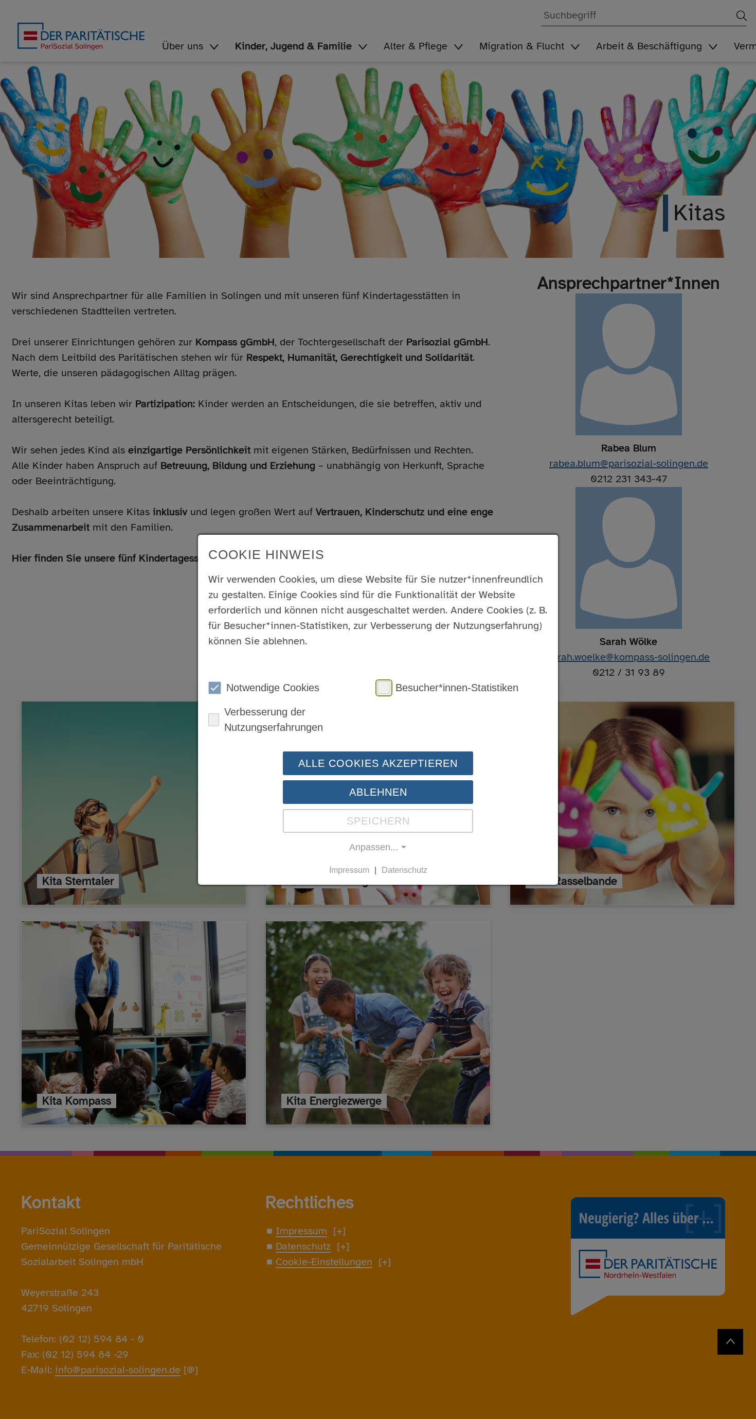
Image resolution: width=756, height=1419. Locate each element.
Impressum (349, 870)
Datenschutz (404, 870)
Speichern (378, 821)
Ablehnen (378, 792)
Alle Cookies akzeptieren (378, 763)
